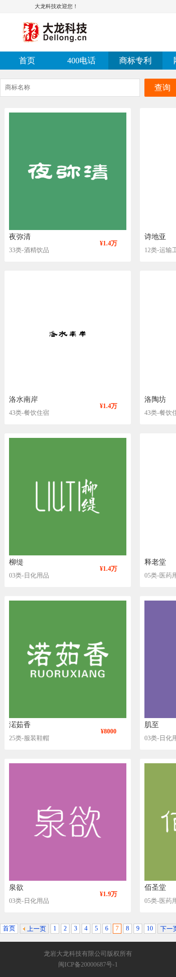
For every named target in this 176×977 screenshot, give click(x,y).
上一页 (35, 928)
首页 (27, 60)
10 (150, 928)
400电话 (81, 60)
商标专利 (135, 60)
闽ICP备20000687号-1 (88, 964)
